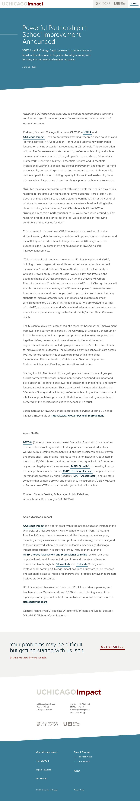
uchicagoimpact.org (35, 602)
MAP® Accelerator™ (84, 476)
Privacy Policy (79, 790)
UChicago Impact (33, 137)
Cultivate (82, 564)
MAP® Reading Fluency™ (77, 471)
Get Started (113, 647)
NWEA (87, 132)
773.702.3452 (84, 704)
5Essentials (63, 564)
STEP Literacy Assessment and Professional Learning (55, 554)
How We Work (42, 761)
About (77, 771)
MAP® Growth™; (80, 466)
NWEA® (27, 442)
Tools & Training (82, 752)
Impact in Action (44, 769)
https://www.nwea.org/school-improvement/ (78, 415)
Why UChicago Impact (46, 752)
